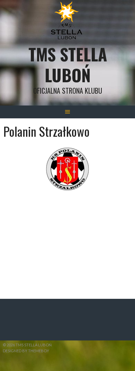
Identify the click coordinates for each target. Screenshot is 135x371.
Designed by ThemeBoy (26, 350)
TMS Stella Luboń (67, 64)
